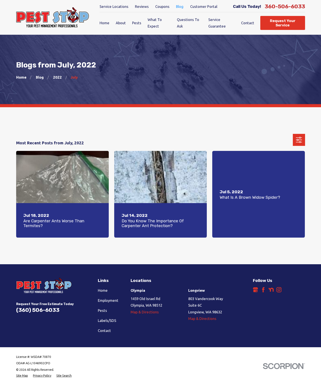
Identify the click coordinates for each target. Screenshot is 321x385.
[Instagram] (278, 289)
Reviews (142, 6)
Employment (108, 300)
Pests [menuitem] (136, 23)
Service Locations (114, 6)
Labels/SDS (107, 320)
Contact (104, 330)
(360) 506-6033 (37, 310)
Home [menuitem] (104, 23)
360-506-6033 (285, 6)
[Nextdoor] (271, 289)
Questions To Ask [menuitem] (188, 22)
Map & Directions (145, 312)
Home (103, 290)
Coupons (162, 6)
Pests (102, 310)
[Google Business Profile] (255, 289)
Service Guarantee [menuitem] (217, 22)
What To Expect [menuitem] (155, 22)
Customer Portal (203, 6)
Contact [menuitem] (247, 23)
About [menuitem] (121, 23)
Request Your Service (282, 23)
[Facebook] (263, 289)
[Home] (52, 17)
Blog (179, 6)
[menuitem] (22, 375)
